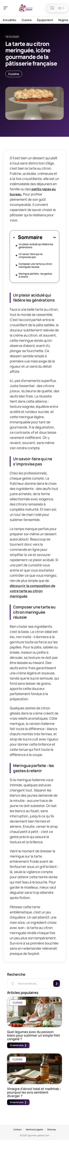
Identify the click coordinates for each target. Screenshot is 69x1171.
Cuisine (13, 74)
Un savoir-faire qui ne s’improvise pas (30, 255)
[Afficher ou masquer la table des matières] (49, 237)
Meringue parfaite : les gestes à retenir (35, 275)
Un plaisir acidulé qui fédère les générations (36, 245)
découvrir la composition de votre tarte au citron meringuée (32, 590)
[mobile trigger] (7, 8)
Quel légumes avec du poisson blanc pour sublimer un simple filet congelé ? (33, 1035)
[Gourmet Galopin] (25, 8)
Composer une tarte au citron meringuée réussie (35, 265)
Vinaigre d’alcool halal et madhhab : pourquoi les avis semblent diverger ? (34, 1092)
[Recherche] (52, 8)
